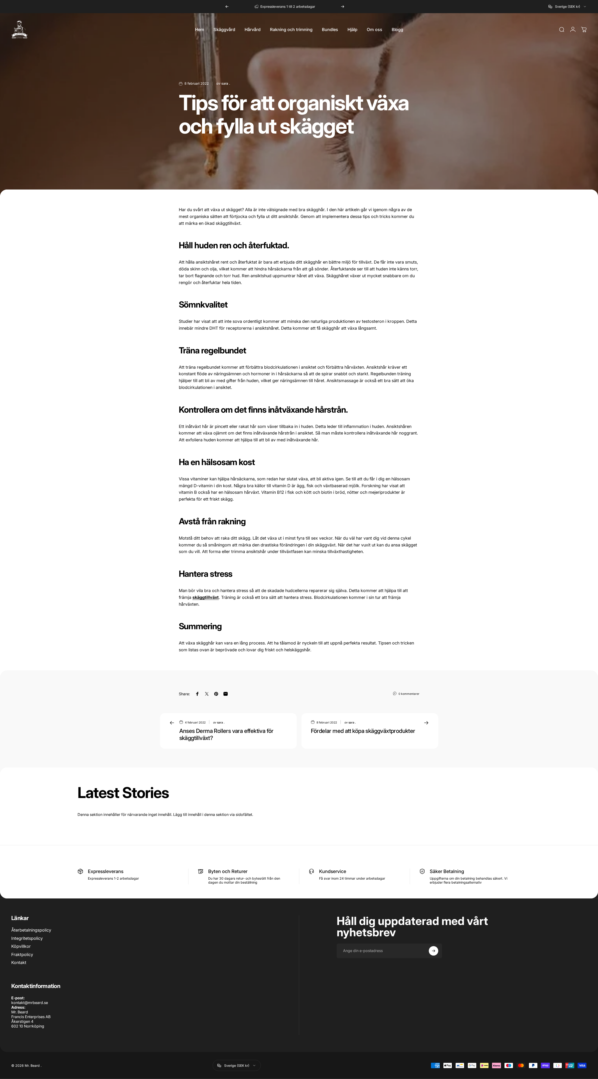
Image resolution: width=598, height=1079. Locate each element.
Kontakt (18, 962)
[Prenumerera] (433, 951)
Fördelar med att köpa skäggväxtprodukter (363, 730)
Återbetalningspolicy (31, 930)
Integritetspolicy (27, 938)
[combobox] (567, 6)
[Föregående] (227, 6)
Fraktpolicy (22, 954)
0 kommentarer (409, 694)
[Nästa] (342, 6)
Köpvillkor (21, 946)
